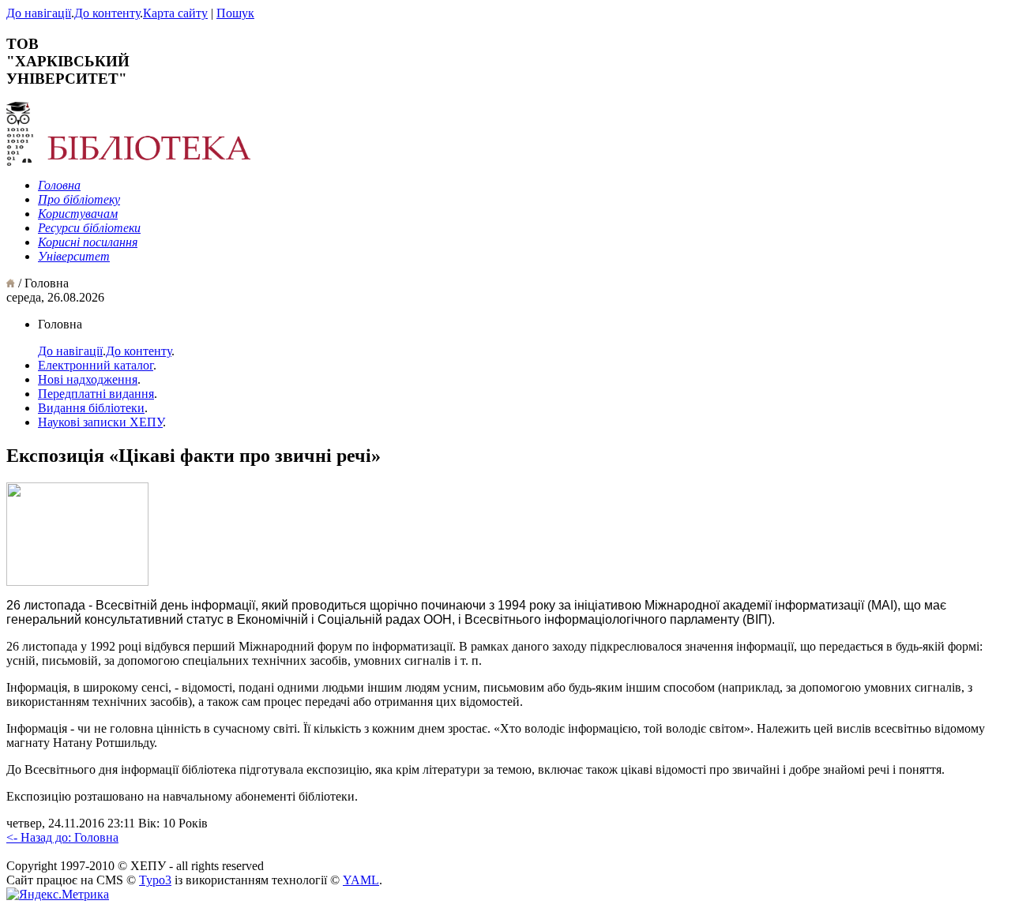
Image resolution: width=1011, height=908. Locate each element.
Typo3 (155, 880)
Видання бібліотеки (91, 408)
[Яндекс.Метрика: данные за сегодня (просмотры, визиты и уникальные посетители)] (57, 894)
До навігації (38, 13)
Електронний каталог (95, 365)
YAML (361, 880)
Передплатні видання (96, 393)
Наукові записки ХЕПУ (100, 422)
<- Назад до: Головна (62, 837)
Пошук (235, 13)
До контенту (107, 13)
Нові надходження (87, 379)
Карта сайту (175, 13)
